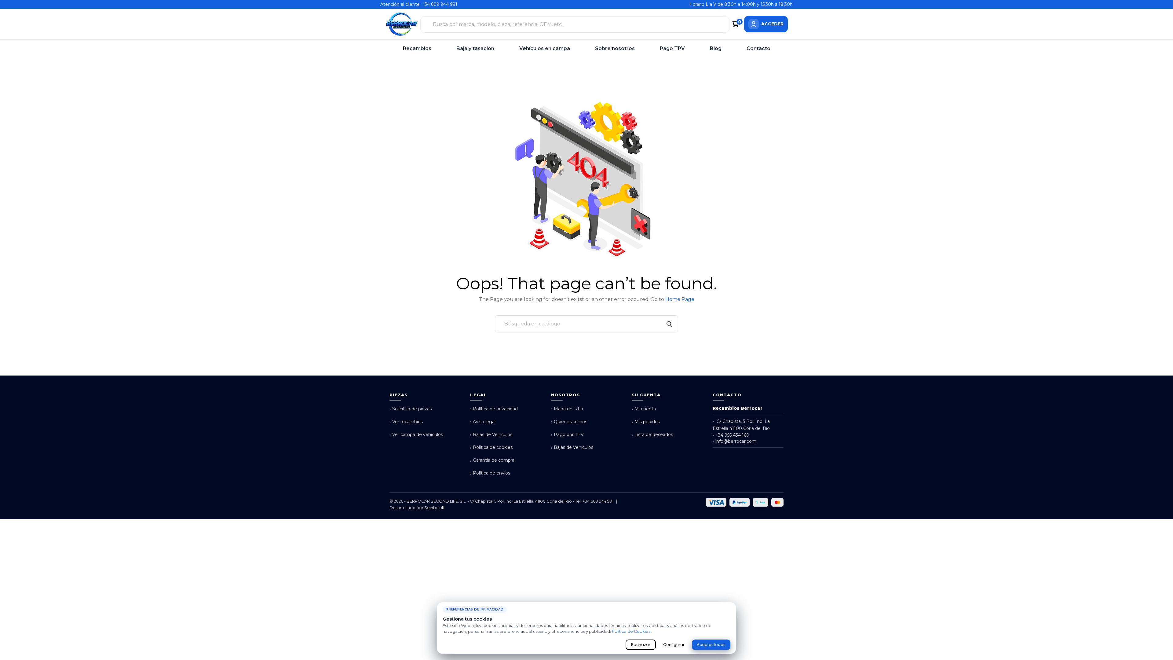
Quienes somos (569, 422)
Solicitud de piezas (410, 409)
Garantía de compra (492, 460)
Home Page (679, 299)
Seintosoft (434, 507)
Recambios (417, 48)
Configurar (674, 644)
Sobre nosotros (615, 48)
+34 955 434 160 (731, 435)
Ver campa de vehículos (416, 435)
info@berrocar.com (734, 441)
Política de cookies (491, 447)
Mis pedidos (646, 422)
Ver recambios (406, 422)
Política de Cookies (631, 631)
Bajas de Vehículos (491, 435)
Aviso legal (482, 422)
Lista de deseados (652, 435)
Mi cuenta (644, 409)
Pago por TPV (567, 435)
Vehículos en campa (544, 48)
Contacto (758, 48)
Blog (716, 48)
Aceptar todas (711, 644)
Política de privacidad (494, 409)
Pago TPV (672, 48)
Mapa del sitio (567, 409)
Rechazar (640, 644)
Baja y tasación (475, 48)
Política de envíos (490, 473)
